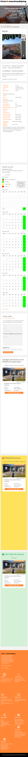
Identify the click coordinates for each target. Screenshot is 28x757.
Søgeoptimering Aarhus (5, 747)
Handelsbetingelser (4, 723)
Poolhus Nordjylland (4, 745)
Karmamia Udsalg (4, 746)
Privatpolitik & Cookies (5, 722)
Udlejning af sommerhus (19, 723)
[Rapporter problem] (13, 21)
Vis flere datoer (5, 309)
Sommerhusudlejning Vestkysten (7, 743)
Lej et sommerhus (18, 724)
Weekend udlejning (18, 731)
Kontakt (2, 720)
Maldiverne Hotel (18, 736)
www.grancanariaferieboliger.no (14, 67)
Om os (2, 719)
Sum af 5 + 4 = (6, 347)
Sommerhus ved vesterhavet (20, 734)
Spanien (4, 67)
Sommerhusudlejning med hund (21, 732)
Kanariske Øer (15, 17)
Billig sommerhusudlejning (20, 720)
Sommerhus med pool (19, 722)
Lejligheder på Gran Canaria (17, 65)
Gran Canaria (7, 65)
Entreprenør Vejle (4, 749)
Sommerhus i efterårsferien (20, 735)
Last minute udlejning (19, 719)
